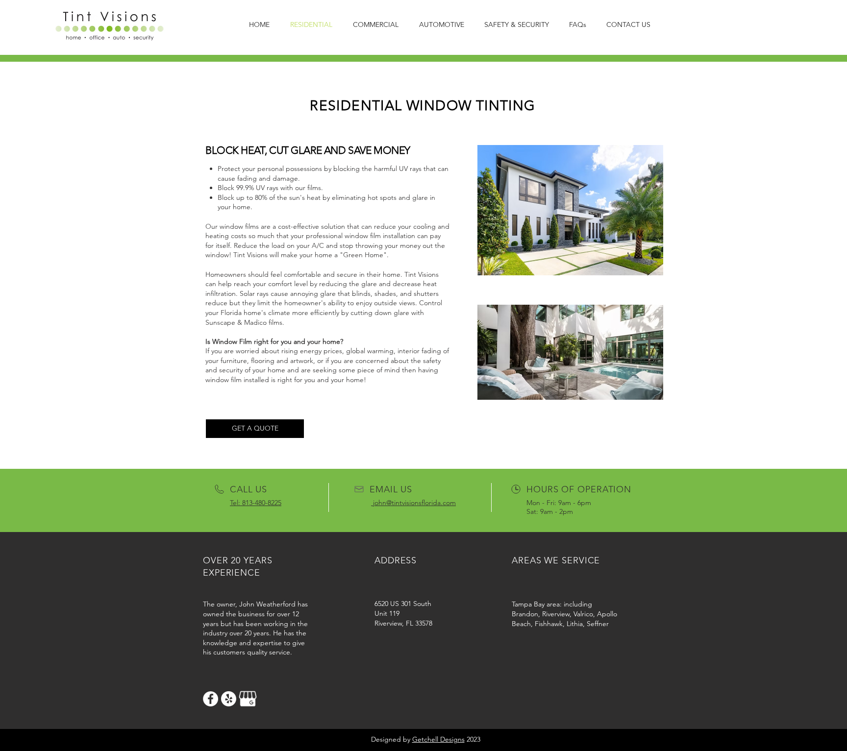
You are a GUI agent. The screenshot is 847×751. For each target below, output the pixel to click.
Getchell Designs (438, 739)
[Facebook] (210, 698)
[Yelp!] (228, 698)
